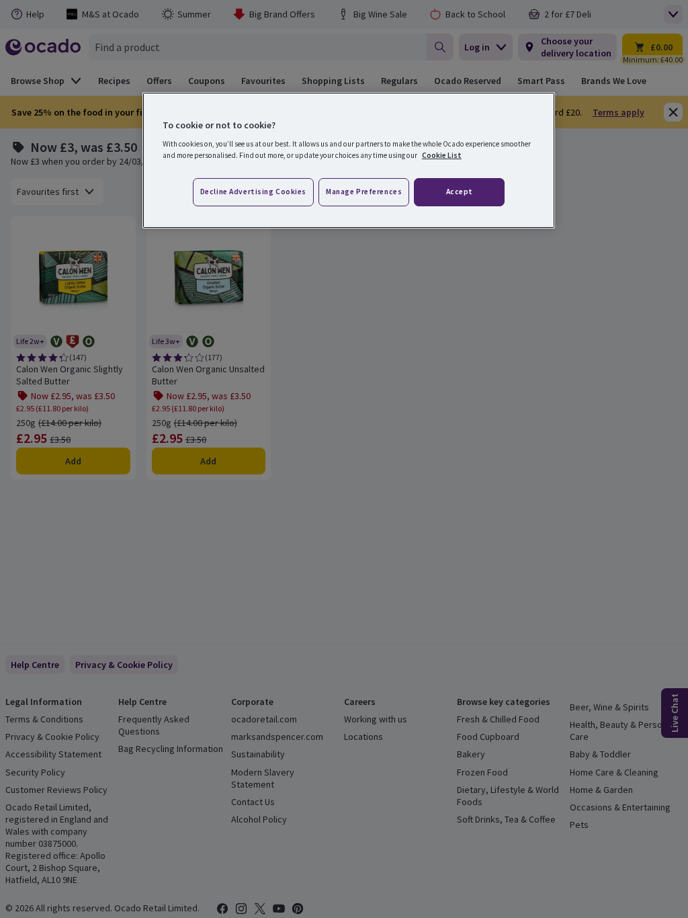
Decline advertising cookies (253, 191)
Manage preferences (364, 191)
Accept (459, 191)
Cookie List (442, 155)
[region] (348, 160)
